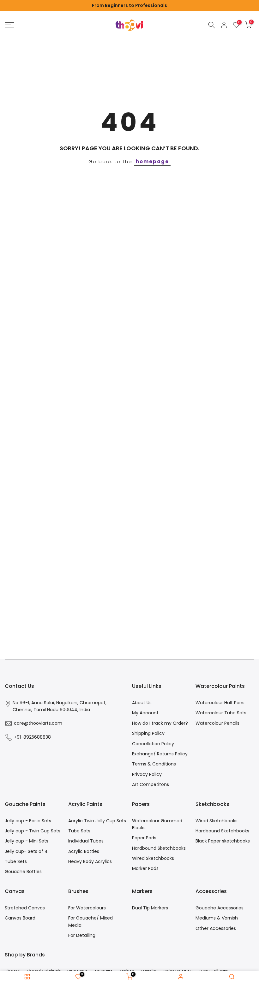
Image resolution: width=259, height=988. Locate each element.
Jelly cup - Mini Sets (26, 841)
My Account (145, 713)
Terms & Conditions (154, 764)
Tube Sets (16, 861)
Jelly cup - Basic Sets (28, 821)
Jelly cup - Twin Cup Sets (32, 831)
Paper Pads (144, 838)
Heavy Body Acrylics (90, 861)
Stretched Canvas (25, 908)
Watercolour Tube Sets (221, 713)
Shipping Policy (148, 733)
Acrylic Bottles (83, 851)
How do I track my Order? (160, 723)
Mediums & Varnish (217, 918)
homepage (152, 161)
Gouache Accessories (220, 908)
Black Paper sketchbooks (223, 841)
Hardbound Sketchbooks (159, 848)
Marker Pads (145, 868)
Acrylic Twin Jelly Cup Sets (97, 821)
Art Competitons (150, 784)
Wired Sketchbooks (153, 858)
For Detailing (81, 935)
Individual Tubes (86, 841)
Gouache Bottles (23, 871)
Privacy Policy (147, 774)
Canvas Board (20, 918)
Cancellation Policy (153, 744)
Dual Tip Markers (150, 908)
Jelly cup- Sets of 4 (26, 851)
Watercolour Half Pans (220, 702)
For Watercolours (87, 908)
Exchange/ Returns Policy (160, 754)
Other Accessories (216, 928)
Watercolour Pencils (217, 723)
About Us (142, 702)
